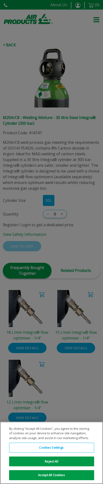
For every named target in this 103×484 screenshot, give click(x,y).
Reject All (51, 461)
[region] (51, 453)
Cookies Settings (51, 447)
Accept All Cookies (51, 475)
